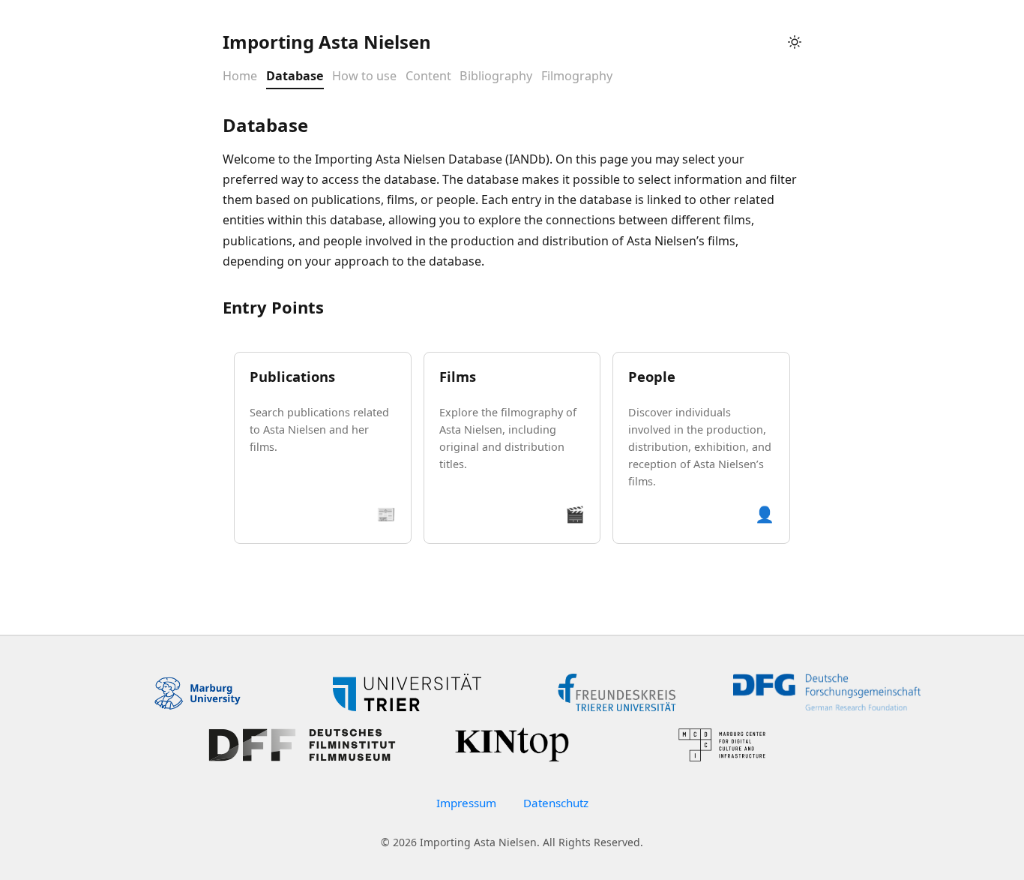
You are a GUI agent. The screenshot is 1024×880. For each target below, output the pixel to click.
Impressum (466, 802)
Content (428, 76)
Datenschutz (555, 802)
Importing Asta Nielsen (327, 41)
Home (240, 76)
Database (295, 76)
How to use (364, 76)
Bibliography (496, 76)
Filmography (576, 76)
